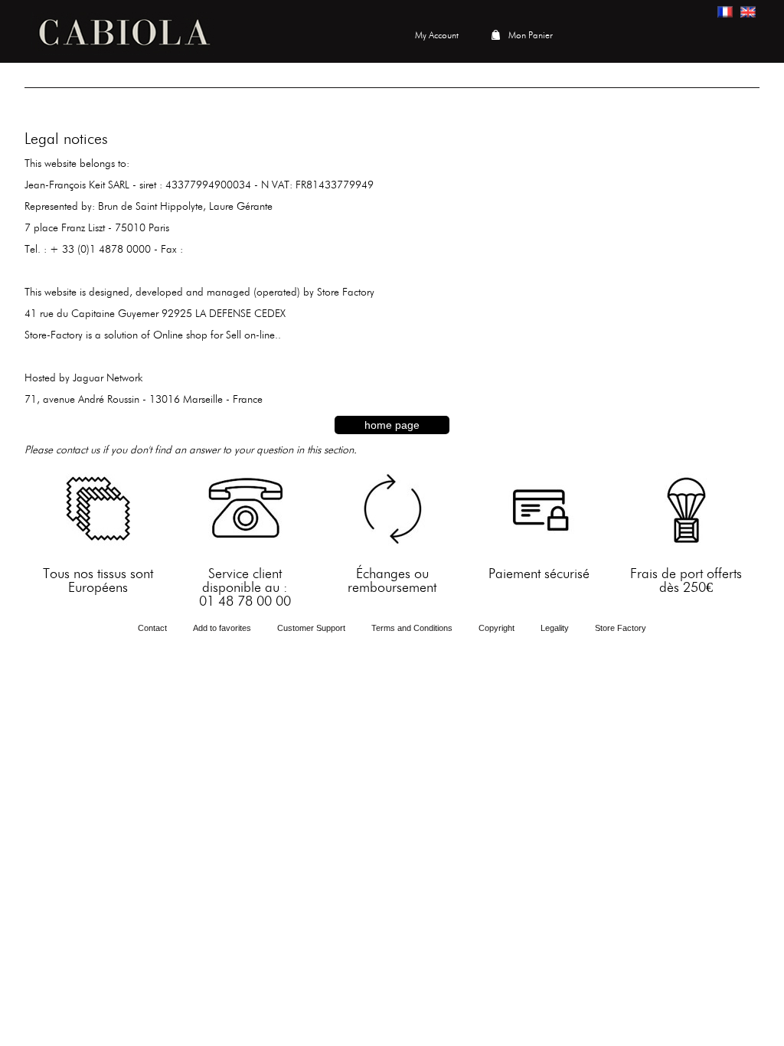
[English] (748, 12)
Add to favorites (222, 628)
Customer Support (311, 628)
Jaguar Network (107, 378)
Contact (152, 628)
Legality (555, 628)
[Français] (725, 12)
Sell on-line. (252, 335)
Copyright (496, 628)
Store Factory (345, 292)
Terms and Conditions (411, 628)
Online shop (180, 335)
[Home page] (122, 31)
